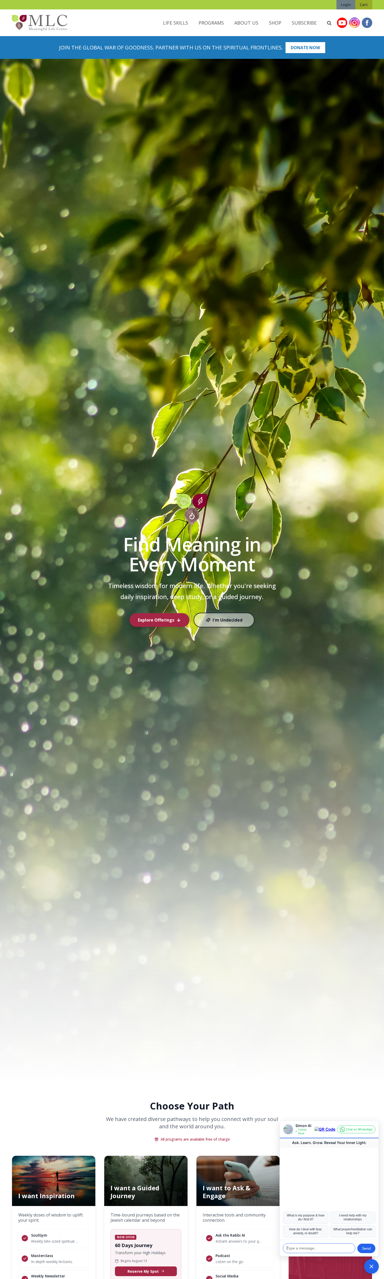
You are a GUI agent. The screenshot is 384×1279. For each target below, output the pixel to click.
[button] (371, 1266)
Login (346, 4)
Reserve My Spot (143, 1271)
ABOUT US (246, 23)
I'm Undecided (227, 620)
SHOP (275, 23)
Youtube (342, 23)
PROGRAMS (211, 23)
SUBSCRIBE (304, 23)
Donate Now (305, 47)
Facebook (367, 23)
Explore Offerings (156, 620)
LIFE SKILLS (175, 23)
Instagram (354, 23)
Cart (364, 4)
